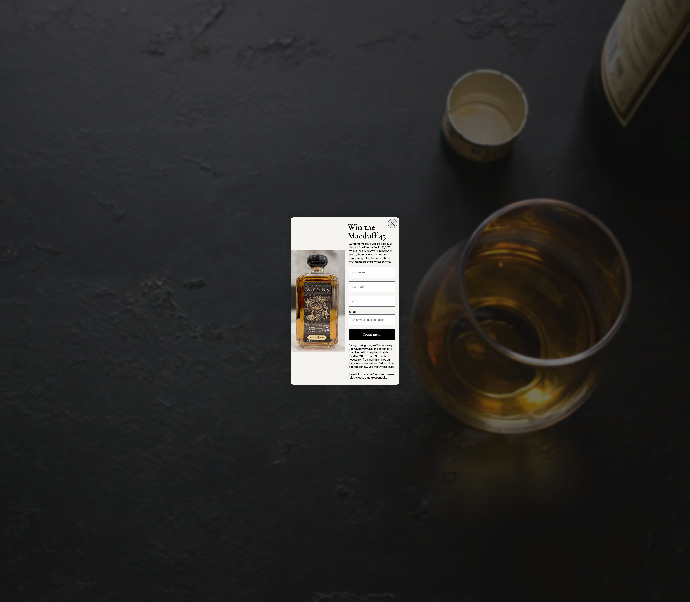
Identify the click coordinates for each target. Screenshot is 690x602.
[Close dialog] (392, 223)
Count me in (371, 334)
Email (352, 311)
